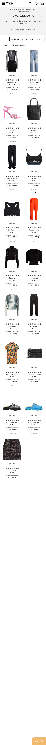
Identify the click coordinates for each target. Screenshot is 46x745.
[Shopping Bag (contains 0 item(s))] (42, 3)
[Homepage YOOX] (9, 4)
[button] (23, 491)
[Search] (30, 3)
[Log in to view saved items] (36, 3)
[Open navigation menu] (3, 3)
